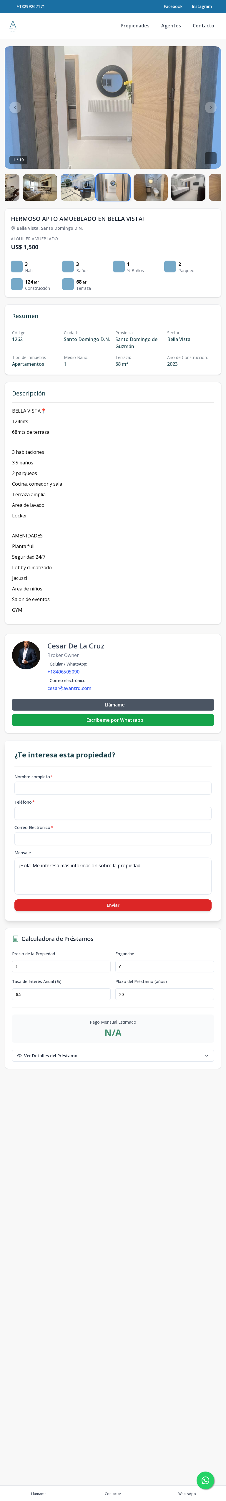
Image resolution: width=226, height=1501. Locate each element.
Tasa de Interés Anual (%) (37, 981)
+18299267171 (30, 6)
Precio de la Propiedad (33, 954)
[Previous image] (15, 107)
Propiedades (135, 25)
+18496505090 (63, 671)
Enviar (113, 905)
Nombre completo (33, 777)
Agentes (171, 25)
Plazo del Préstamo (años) (141, 981)
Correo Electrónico (33, 827)
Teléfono (24, 802)
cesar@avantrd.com (69, 688)
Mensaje (22, 852)
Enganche (124, 954)
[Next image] (211, 107)
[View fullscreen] (211, 158)
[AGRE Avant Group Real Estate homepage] (13, 26)
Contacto (203, 25)
